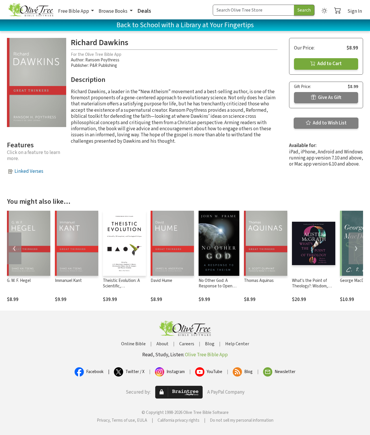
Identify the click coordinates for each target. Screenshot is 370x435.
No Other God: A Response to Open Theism (215, 286)
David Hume (161, 281)
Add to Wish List (329, 123)
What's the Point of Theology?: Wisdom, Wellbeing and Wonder (312, 286)
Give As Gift (329, 97)
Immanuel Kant (68, 281)
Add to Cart (329, 63)
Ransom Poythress (102, 60)
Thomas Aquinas (259, 281)
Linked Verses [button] (28, 171)
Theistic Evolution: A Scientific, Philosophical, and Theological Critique (121, 289)
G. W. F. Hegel (19, 281)
